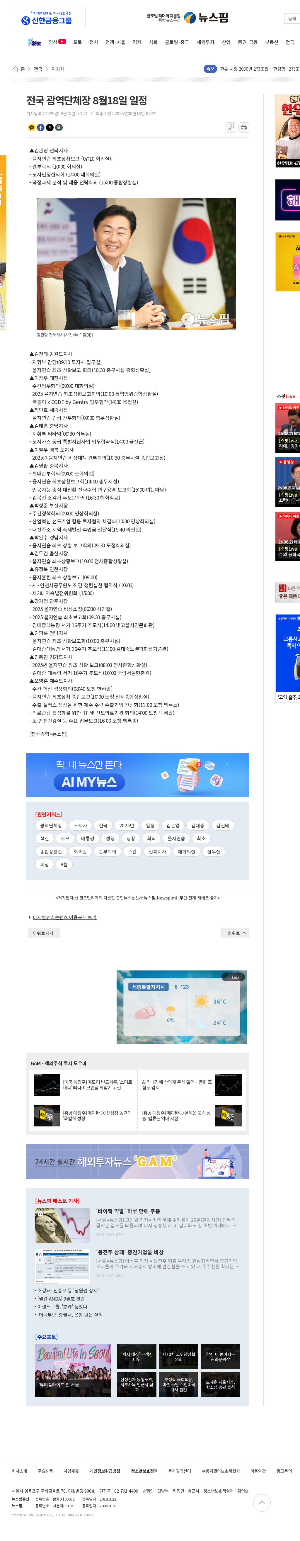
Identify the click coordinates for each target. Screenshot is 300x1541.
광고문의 (284, 1471)
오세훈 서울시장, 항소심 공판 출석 (220, 1384)
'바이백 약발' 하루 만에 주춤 (128, 1211)
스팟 (286, 396)
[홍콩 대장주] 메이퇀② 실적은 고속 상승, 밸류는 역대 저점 (176, 1115)
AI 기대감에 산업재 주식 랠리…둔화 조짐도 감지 (177, 1084)
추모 (65, 838)
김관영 (173, 825)
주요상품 (45, 1471)
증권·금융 (248, 41)
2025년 (126, 825)
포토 (77, 41)
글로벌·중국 (177, 41)
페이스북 (41, 127)
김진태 (222, 825)
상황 (131, 838)
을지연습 (176, 838)
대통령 (87, 838)
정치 (93, 41)
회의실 (80, 851)
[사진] (62, 1224)
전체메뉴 (17, 42)
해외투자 (205, 41)
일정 (150, 825)
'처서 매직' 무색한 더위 (137, 1356)
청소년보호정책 (144, 1471)
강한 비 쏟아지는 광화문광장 (220, 1356)
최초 (201, 838)
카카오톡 (31, 127)
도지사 (80, 825)
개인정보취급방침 (105, 1471)
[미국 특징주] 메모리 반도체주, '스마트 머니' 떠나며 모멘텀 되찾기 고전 (97, 1084)
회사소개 (19, 1471)
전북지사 (157, 851)
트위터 (50, 127)
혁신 (44, 838)
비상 (44, 864)
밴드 (59, 127)
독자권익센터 (179, 1471)
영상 (53, 41)
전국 (290, 41)
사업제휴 (71, 1471)
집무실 (213, 851)
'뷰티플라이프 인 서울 (59, 1384)
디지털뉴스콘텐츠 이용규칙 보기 (65, 917)
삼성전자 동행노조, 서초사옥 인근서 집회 (136, 1384)
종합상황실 (51, 851)
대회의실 (186, 851)
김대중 (197, 825)
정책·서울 (115, 41)
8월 (64, 864)
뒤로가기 (45, 933)
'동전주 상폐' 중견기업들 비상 (130, 1252)
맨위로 (234, 933)
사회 (153, 41)
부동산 (271, 41)
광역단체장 (51, 825)
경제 (137, 41)
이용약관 (258, 1471)
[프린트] (243, 127)
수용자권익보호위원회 (221, 1471)
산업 (226, 41)
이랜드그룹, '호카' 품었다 (62, 1306)
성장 (110, 838)
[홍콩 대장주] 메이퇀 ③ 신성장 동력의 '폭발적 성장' (97, 1115)
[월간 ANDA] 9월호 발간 (61, 1298)
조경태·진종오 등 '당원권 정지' (68, 1290)
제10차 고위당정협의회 (179, 1356)
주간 (132, 851)
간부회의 (107, 851)
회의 (151, 838)
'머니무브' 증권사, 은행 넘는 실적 (70, 1314)
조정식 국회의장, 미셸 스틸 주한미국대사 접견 (178, 1384)
